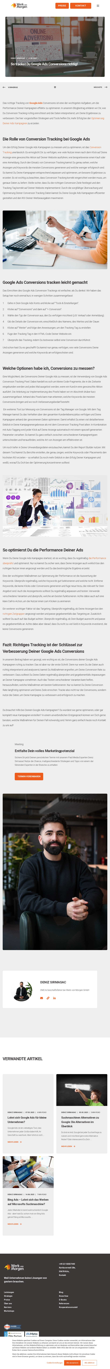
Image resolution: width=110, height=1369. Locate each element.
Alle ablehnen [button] (90, 1363)
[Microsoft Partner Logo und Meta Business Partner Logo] (27, 1334)
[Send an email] (42, 998)
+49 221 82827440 (67, 1264)
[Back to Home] (19, 5)
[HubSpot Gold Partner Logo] (27, 1326)
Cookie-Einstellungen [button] (55, 1363)
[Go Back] (55, 87)
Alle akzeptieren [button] (72, 1363)
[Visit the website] (48, 998)
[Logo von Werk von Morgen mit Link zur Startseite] (14, 1267)
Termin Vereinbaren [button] (29, 776)
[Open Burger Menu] (98, 5)
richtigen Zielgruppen (14, 613)
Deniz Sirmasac (18, 58)
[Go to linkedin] (53, 998)
